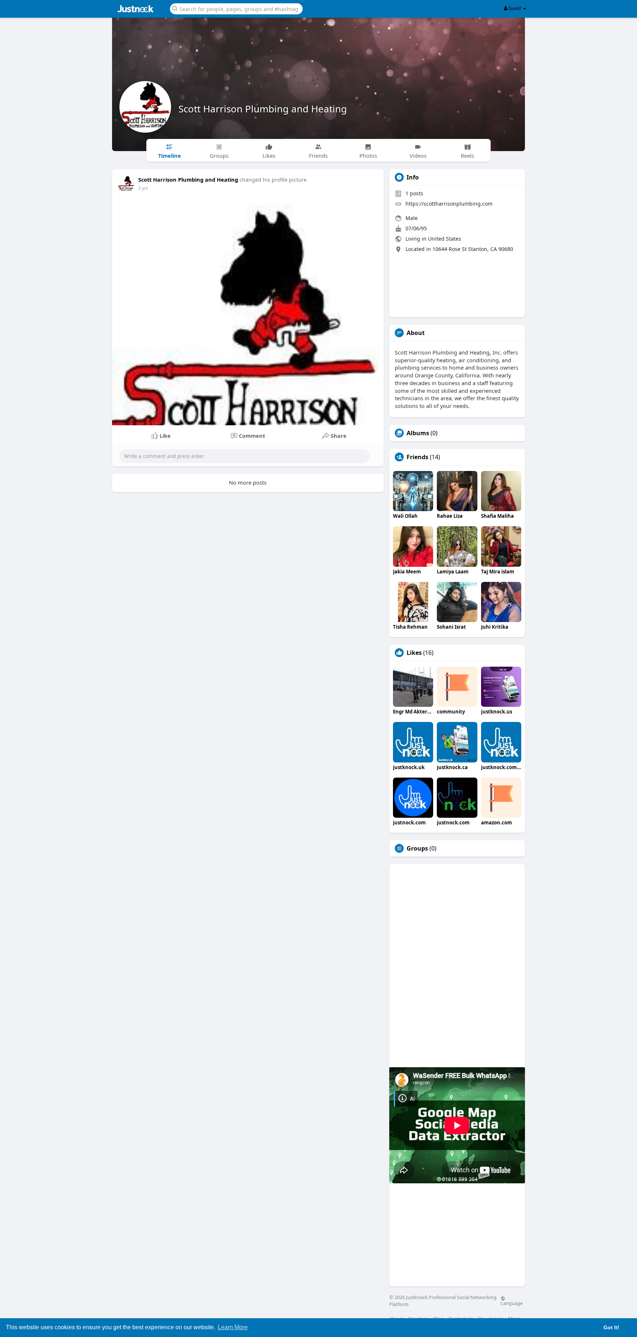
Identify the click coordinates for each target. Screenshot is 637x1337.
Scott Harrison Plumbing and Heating (262, 108)
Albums (418, 433)
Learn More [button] (233, 1327)
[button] (236, 8)
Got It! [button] (611, 1327)
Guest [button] (514, 8)
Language (512, 1303)
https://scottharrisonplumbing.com (448, 203)
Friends (417, 457)
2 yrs (143, 188)
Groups (417, 848)
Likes (414, 653)
